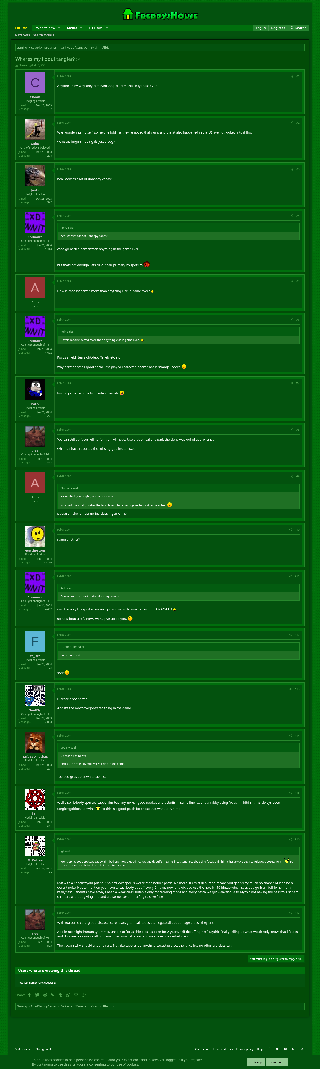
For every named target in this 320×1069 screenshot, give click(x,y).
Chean (23, 65)
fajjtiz (35, 656)
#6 (298, 319)
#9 (298, 476)
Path (35, 404)
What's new (45, 27)
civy (35, 450)
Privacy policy (245, 1049)
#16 (297, 839)
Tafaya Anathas (35, 756)
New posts (22, 35)
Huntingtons (35, 550)
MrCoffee (35, 860)
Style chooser (23, 1049)
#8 (298, 429)
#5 (298, 281)
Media (72, 27)
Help (260, 1049)
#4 (298, 216)
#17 (297, 913)
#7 (298, 383)
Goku (35, 143)
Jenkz (35, 190)
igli (35, 813)
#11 (297, 576)
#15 (297, 793)
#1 (298, 76)
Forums (21, 27)
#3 (298, 169)
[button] (59, 28)
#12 (297, 635)
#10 (297, 529)
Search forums (43, 35)
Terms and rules (222, 1049)
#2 (298, 123)
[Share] (292, 76)
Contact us (202, 1049)
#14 (297, 735)
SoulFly (35, 710)
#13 (297, 689)
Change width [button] (44, 1049)
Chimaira (35, 237)
